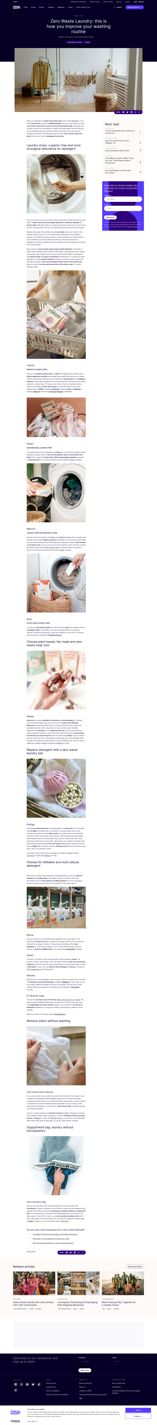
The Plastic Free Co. (56, 1118)
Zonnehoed (30, 855)
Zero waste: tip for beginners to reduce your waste (51, 1239)
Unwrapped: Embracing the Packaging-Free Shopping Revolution (55, 1234)
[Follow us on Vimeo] (15, 1390)
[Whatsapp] (135, 112)
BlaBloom (38, 1118)
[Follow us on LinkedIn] (15, 1384)
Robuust (72, 967)
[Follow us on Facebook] (27, 1384)
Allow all (138, 1410)
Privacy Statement (132, 226)
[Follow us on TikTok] (39, 1384)
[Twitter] (127, 112)
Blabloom (60, 743)
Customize (137, 1416)
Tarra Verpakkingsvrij (34, 969)
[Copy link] (139, 112)
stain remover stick (52, 547)
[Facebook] (123, 112)
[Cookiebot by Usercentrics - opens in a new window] (15, 1421)
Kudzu (73, 460)
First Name (108, 195)
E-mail (106, 204)
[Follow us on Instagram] (21, 1384)
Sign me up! (110, 217)
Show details (31, 1421)
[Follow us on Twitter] (33, 1384)
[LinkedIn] (131, 112)
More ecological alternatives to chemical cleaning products (53, 1243)
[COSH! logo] (16, 7)
